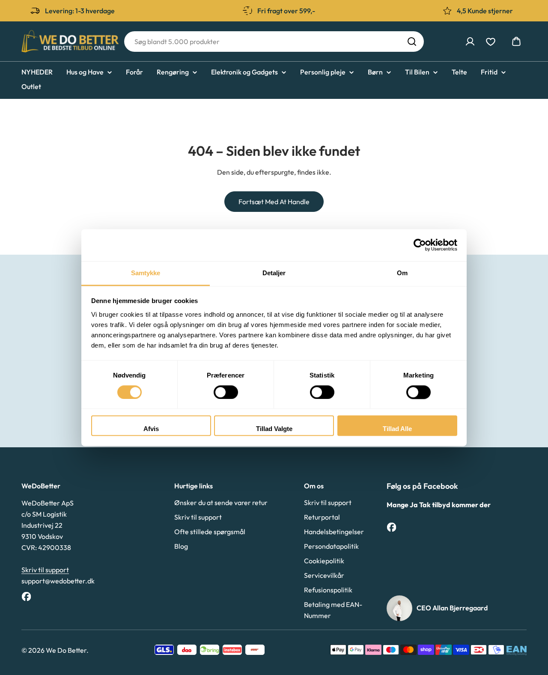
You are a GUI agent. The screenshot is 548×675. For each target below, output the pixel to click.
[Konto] (470, 41)
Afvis (151, 429)
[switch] (226, 392)
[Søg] (412, 41)
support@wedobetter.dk (58, 581)
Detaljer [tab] (274, 273)
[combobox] (274, 41)
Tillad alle (397, 429)
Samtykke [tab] (146, 273)
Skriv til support (45, 569)
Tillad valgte (274, 429)
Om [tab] (402, 273)
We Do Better (66, 650)
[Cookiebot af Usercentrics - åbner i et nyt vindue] (419, 244)
